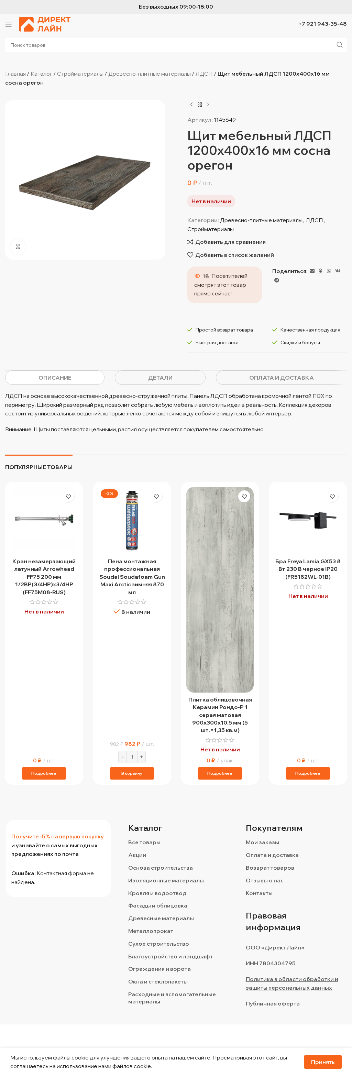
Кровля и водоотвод (157, 893)
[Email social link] (312, 271)
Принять (323, 1061)
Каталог (41, 73)
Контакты (259, 893)
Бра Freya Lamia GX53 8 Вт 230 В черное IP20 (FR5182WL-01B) (308, 569)
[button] (132, 773)
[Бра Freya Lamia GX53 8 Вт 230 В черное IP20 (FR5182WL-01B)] (308, 520)
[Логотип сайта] (44, 23)
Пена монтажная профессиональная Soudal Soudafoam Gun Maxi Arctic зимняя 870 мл (132, 577)
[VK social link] (338, 271)
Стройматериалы (80, 73)
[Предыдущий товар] (191, 104)
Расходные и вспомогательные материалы (172, 998)
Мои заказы (262, 842)
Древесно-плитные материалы (149, 73)
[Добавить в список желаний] (68, 496)
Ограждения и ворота (159, 968)
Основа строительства (160, 867)
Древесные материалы (161, 918)
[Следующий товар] (208, 104)
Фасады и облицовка (157, 905)
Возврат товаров (270, 867)
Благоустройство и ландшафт (170, 956)
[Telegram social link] (276, 280)
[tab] (54, 377)
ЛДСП (204, 73)
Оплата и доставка (272, 854)
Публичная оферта (273, 1003)
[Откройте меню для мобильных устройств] (8, 24)
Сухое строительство (158, 943)
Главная (15, 73)
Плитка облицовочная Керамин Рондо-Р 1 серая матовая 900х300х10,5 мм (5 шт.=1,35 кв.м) (220, 715)
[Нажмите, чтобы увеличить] (18, 246)
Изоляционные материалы (166, 880)
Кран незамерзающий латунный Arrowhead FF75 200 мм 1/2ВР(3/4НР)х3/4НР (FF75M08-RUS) (44, 577)
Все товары (144, 842)
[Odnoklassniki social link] (321, 271)
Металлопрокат (150, 930)
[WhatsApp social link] (329, 271)
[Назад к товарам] (200, 104)
